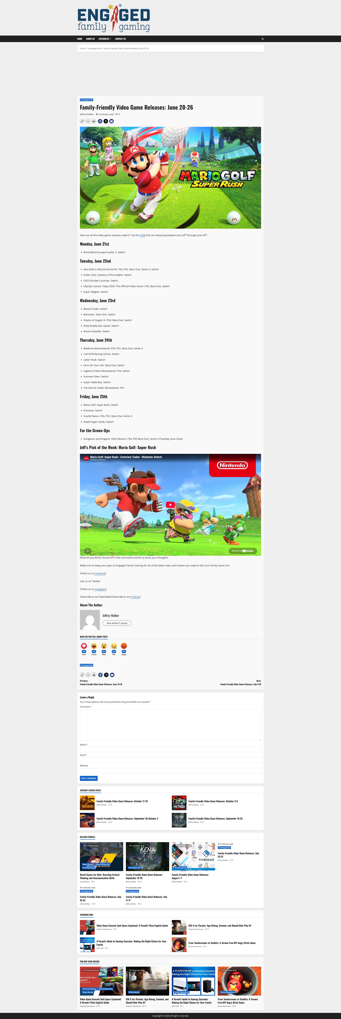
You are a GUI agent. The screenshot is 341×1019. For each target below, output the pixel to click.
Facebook (99, 573)
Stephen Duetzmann (104, 929)
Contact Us (120, 38)
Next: (240, 682)
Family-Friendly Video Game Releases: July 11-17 (146, 898)
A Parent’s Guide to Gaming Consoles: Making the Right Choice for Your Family (87, 944)
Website (84, 765)
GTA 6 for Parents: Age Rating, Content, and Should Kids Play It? (179, 927)
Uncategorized (86, 100)
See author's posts (117, 623)
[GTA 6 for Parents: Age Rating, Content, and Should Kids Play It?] (147, 981)
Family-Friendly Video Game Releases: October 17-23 (87, 803)
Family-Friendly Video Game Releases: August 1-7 (190, 876)
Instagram (100, 589)
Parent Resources (103, 864)
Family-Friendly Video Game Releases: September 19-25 (179, 820)
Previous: (101, 682)
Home (79, 38)
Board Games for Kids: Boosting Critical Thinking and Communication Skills (99, 876)
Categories (104, 38)
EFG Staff (100, 948)
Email (83, 755)
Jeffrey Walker (87, 114)
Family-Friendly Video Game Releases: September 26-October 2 (87, 820)
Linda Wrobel (85, 882)
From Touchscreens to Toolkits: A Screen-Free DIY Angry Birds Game (179, 944)
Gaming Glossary (89, 989)
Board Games (88, 864)
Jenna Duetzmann (195, 946)
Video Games (88, 992)
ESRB (142, 235)
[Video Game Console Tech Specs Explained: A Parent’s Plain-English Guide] (101, 981)
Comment (86, 706)
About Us (90, 38)
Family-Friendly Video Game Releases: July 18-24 (100, 898)
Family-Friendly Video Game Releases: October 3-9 (179, 803)
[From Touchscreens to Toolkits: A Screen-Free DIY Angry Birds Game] (239, 981)
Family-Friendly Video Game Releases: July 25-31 (238, 854)
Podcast (135, 596)
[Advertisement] (170, 73)
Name (84, 744)
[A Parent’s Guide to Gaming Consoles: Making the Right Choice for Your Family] (193, 981)
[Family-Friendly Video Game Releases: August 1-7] (193, 856)
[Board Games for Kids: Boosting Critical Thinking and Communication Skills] (101, 856)
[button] (263, 38)
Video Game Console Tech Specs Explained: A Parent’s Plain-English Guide (87, 927)
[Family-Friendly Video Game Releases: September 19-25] (147, 856)
